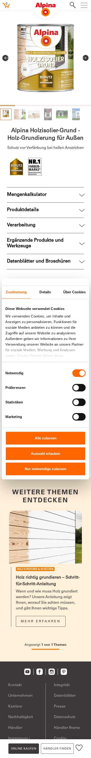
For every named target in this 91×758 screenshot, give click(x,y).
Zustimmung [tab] (16, 292)
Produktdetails (23, 210)
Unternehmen (20, 696)
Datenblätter (65, 696)
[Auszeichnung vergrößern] (17, 166)
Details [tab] (45, 292)
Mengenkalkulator (27, 195)
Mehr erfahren (41, 621)
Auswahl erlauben (45, 454)
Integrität (62, 685)
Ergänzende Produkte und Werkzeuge (35, 243)
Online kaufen (23, 748)
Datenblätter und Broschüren (38, 261)
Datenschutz (64, 717)
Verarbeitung (21, 225)
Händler (15, 728)
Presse (60, 706)
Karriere (15, 706)
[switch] (79, 387)
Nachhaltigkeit (20, 717)
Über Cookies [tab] (74, 292)
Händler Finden (57, 748)
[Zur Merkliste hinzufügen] (79, 749)
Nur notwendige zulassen (45, 469)
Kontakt (15, 685)
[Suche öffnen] (71, 5)
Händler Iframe (67, 728)
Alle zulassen (45, 438)
